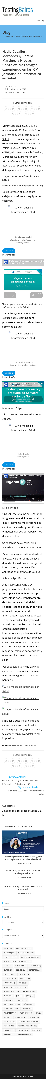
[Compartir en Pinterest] (19, 108)
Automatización (12, 92)
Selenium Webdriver (29, 1022)
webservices (24, 1034)
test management (27, 1026)
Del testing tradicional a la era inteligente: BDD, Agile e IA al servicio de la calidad (23, 858)
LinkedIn (9, 251)
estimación (10, 979)
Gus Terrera (10, 86)
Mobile (22, 1000)
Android (9, 953)
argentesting (26, 953)
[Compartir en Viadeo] (26, 113)
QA (38, 1013)
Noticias (25, 92)
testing (9, 1026)
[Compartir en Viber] (32, 108)
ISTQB (8, 996)
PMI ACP (27, 1009)
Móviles (28, 1004)
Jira (19, 996)
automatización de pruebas (17, 961)
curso (8, 970)
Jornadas (27, 745)
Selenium (9, 1022)
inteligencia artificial (15, 987)
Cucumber (35, 966)
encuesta (9, 974)
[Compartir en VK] (38, 108)
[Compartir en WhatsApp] (32, 113)
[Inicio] (3, 36)
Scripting (20, 1017)
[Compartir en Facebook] (12, 108)
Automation (11, 957)
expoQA (25, 979)
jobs (29, 996)
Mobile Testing (12, 1004)
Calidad (20, 966)
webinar (9, 1034)
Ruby (7, 1017)
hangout (9, 983)
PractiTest (10, 1013)
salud (33, 745)
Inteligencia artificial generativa (19, 991)
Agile (8, 949)
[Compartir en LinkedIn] (25, 108)
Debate (20, 970)
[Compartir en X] (6, 108)
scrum (34, 1017)
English (24, 974)
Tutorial (23, 1030)
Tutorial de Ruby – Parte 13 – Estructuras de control (23, 888)
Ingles (23, 983)
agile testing (24, 949)
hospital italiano (16, 745)
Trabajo (9, 1030)
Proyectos (26, 1013)
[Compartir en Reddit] (13, 113)
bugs (8, 966)
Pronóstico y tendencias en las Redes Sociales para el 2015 (23, 872)
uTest (36, 1030)
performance (11, 1009)
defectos (34, 970)
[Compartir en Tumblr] (19, 113)
